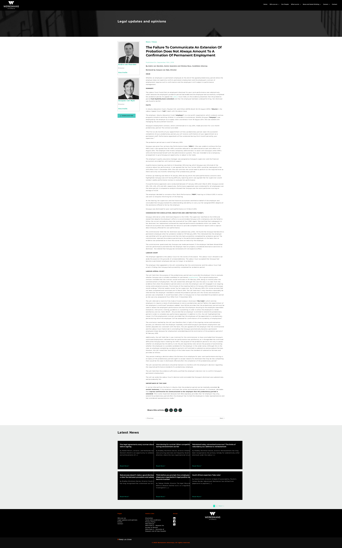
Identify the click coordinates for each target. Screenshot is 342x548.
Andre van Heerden (127, 64)
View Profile (122, 72)
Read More (124, 466)
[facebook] (174, 521)
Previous (150, 418)
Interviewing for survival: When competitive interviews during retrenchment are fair (178, 446)
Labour (175, 97)
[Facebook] (166, 410)
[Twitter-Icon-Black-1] (174, 524)
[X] (171, 410)
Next (221, 418)
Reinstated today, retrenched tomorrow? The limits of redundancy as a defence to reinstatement (214, 446)
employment (193, 277)
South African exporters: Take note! (206, 475)
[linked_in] (174, 518)
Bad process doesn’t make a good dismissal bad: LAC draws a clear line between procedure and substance (143, 476)
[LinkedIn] (175, 410)
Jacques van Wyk (126, 101)
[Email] (180, 410)
